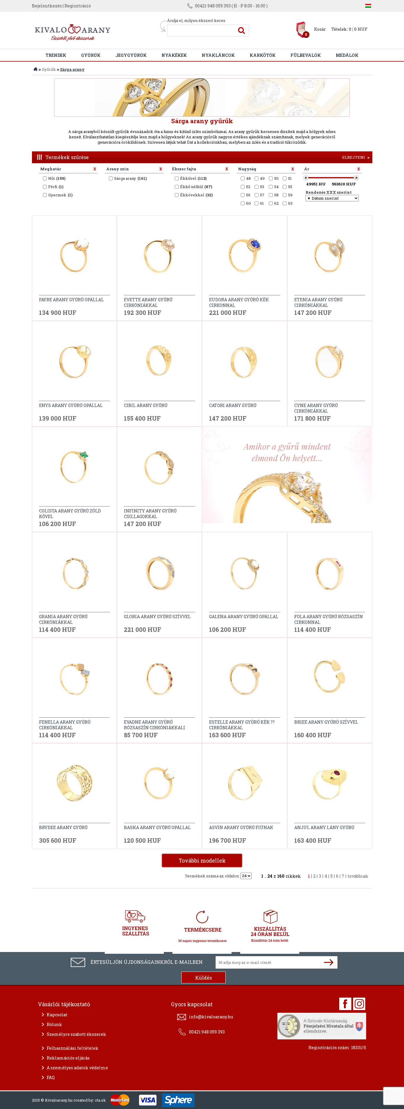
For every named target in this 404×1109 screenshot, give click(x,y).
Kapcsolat (57, 1014)
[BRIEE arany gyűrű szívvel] (329, 680)
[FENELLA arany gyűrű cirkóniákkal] (74, 680)
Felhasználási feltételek (72, 1048)
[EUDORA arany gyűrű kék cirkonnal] (244, 257)
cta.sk (100, 1100)
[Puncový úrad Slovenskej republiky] (321, 1025)
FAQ (51, 1077)
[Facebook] (345, 1004)
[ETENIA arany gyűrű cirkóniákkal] (329, 257)
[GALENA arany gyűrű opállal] (244, 574)
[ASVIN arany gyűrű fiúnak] (244, 785)
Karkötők (263, 55)
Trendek (56, 55)
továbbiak (358, 876)
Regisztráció (77, 6)
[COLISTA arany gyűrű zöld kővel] (74, 469)
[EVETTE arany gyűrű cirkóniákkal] (159, 257)
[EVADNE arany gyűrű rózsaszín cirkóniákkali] (159, 680)
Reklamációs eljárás (68, 1058)
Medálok (347, 55)
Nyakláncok (218, 55)
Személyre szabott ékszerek (76, 1034)
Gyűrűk (91, 55)
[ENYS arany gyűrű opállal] (74, 363)
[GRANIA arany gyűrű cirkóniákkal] (74, 574)
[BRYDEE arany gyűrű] (74, 785)
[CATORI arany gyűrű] (244, 363)
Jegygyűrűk (131, 55)
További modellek (202, 860)
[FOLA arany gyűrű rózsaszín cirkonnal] (329, 574)
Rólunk (54, 1024)
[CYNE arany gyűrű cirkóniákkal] (329, 363)
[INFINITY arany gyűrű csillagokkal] (159, 469)
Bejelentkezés (47, 6)
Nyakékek (174, 55)
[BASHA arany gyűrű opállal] (159, 785)
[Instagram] (359, 1004)
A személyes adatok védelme (77, 1067)
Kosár (320, 29)
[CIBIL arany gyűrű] (159, 363)
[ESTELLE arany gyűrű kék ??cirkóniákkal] (244, 680)
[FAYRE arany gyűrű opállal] (74, 257)
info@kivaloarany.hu (211, 1017)
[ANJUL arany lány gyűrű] (329, 785)
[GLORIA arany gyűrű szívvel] (159, 574)
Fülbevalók (305, 55)
